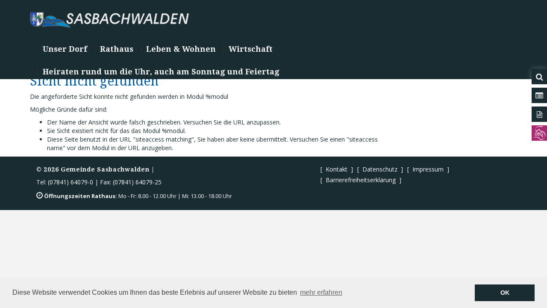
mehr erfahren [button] (321, 292)
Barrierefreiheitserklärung (361, 180)
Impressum (428, 169)
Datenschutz (379, 169)
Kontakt (336, 169)
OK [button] (504, 292)
